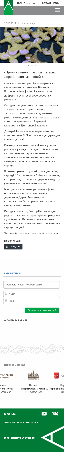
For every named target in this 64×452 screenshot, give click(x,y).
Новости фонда (27, 23)
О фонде (10, 414)
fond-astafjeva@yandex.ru (19, 437)
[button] (28, 65)
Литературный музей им (33, 388)
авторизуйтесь (12, 273)
